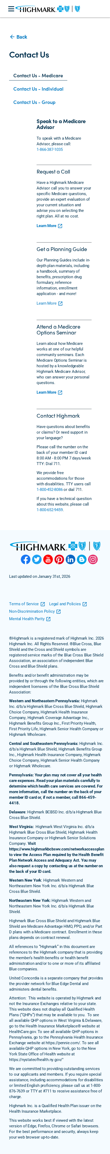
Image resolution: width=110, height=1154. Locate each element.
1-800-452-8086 (49, 489)
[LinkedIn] (70, 559)
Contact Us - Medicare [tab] (38, 75)
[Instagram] (93, 559)
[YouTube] (48, 559)
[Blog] (82, 559)
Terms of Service (24, 603)
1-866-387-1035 (49, 149)
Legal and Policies (65, 603)
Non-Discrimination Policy (31, 611)
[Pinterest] (59, 559)
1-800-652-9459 (49, 509)
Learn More (46, 225)
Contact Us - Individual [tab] (38, 88)
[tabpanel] (59, 320)
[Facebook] (25, 559)
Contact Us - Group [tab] (34, 102)
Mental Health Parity (26, 618)
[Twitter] (37, 559)
